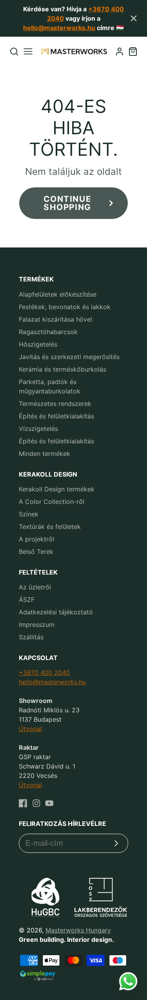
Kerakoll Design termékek (56, 489)
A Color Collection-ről (51, 501)
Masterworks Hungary (78, 930)
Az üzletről (35, 587)
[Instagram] (36, 803)
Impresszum (36, 624)
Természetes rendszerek (55, 403)
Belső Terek (36, 551)
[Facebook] (23, 803)
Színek (28, 514)
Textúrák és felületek (50, 526)
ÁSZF (26, 599)
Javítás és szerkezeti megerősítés (69, 357)
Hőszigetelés (38, 344)
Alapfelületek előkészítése (57, 294)
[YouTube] (49, 803)
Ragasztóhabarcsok (48, 332)
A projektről (36, 539)
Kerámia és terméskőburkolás (62, 369)
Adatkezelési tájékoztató (56, 612)
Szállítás (31, 637)
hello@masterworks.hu (59, 28)
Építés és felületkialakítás (56, 416)
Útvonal (30, 729)
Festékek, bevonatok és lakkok (65, 307)
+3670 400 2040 (44, 672)
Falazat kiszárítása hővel (55, 319)
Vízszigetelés (38, 428)
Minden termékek (44, 453)
